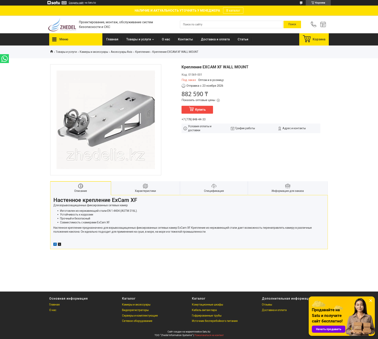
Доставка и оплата (215, 39)
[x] (59, 244)
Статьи (243, 39)
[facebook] (55, 244)
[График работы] (323, 24)
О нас (166, 39)
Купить (200, 109)
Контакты (185, 39)
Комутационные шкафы (207, 304)
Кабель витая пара (204, 310)
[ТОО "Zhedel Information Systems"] (62, 24)
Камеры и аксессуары (94, 51)
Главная (112, 39)
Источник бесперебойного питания (215, 320)
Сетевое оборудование (137, 320)
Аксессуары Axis (121, 51)
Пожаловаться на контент (209, 335)
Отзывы (267, 304)
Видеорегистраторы (135, 310)
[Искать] (292, 24)
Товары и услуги (138, 39)
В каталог (233, 10)
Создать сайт (76, 2)
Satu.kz (206, 331)
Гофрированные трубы (206, 315)
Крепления (142, 51)
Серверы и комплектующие (140, 315)
